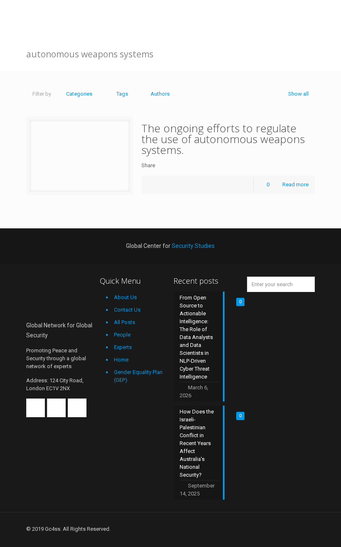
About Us (125, 297)
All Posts (124, 322)
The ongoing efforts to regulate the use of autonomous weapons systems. (223, 139)
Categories (79, 94)
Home (121, 359)
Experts (123, 347)
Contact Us (127, 310)
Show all (298, 94)
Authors (160, 94)
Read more (295, 184)
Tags (122, 94)
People (122, 335)
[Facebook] (262, 528)
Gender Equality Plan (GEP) (138, 376)
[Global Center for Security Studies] (55, 18)
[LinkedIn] (284, 528)
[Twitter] (273, 528)
